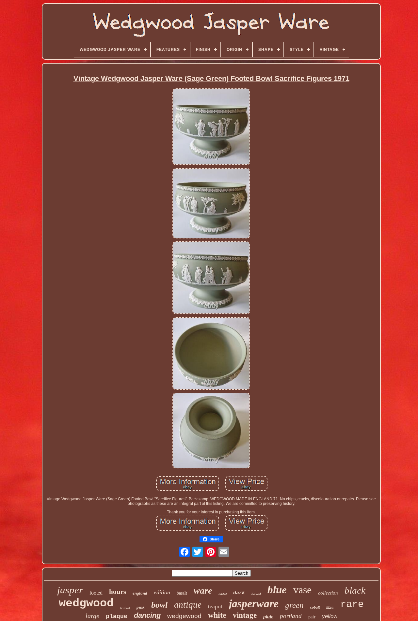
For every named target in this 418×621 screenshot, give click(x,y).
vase (302, 590)
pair (311, 616)
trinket (125, 608)
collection (328, 593)
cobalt (315, 607)
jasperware (254, 604)
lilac (330, 607)
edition (162, 592)
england (140, 593)
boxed (256, 594)
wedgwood (86, 603)
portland (291, 616)
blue (277, 590)
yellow (329, 616)
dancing (147, 615)
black (355, 590)
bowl (159, 605)
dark (239, 593)
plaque (116, 616)
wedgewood (184, 616)
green (294, 605)
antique (187, 605)
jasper (70, 590)
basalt (182, 593)
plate (268, 616)
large (92, 615)
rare (352, 604)
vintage (245, 615)
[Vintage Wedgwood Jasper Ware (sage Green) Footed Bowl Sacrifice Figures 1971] (211, 127)
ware (203, 590)
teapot (215, 606)
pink (141, 607)
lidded (222, 594)
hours (117, 592)
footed (96, 593)
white (217, 615)
